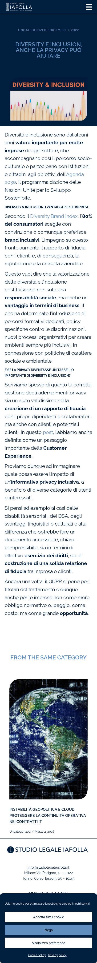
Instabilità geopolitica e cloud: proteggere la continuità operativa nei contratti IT (47, 815)
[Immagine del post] (48, 739)
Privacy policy (57, 955)
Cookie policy (37, 955)
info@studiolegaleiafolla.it (48, 867)
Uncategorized (32, 30)
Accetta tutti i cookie (48, 917)
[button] (89, 7)
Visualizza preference (48, 943)
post (48, 432)
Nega (48, 930)
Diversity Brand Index (54, 216)
